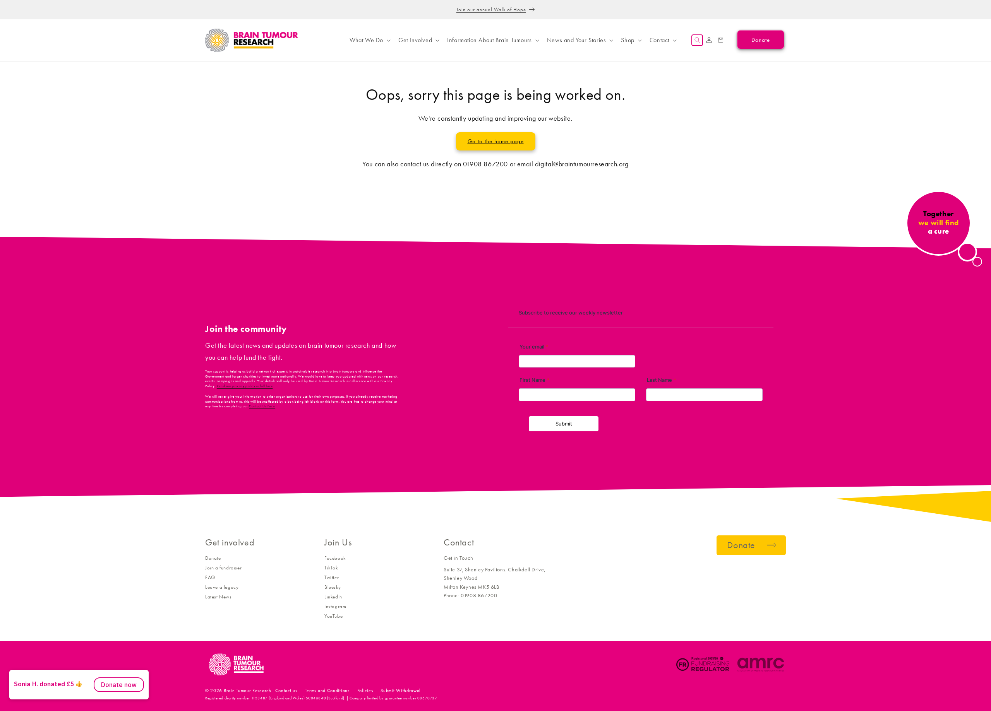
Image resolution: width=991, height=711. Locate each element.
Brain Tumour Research (247, 690)
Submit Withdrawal (401, 690)
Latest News (218, 597)
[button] (369, 40)
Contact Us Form (262, 406)
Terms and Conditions (327, 690)
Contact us (286, 690)
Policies (365, 690)
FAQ (210, 577)
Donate (213, 558)
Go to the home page (496, 141)
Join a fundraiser (223, 568)
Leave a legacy (221, 587)
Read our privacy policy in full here (245, 386)
